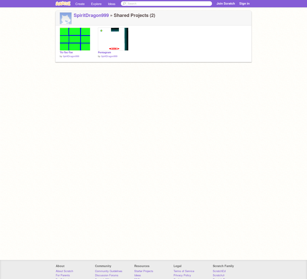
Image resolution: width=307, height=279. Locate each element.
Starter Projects (143, 271)
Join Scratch (226, 3)
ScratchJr (219, 275)
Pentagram (104, 52)
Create (80, 3)
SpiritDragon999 (91, 15)
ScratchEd (219, 271)
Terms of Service (184, 271)
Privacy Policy (182, 275)
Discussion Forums (106, 275)
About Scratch (64, 271)
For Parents (63, 275)
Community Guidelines (108, 271)
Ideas (111, 3)
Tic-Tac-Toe (66, 52)
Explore (96, 3)
